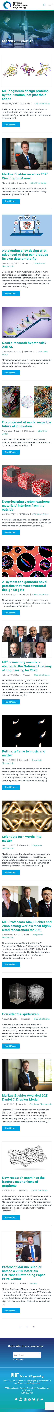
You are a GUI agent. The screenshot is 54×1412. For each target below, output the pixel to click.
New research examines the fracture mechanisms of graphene (23, 1182)
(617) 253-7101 (27, 1393)
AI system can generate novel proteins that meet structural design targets (24, 586)
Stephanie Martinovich (40, 1104)
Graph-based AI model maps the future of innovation (26, 424)
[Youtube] (29, 1399)
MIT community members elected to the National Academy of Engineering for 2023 (27, 666)
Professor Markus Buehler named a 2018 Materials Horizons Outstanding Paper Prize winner (23, 1273)
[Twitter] (16, 1399)
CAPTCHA (18, 1359)
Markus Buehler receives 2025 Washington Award (25, 176)
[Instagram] (20, 1399)
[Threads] (37, 1399)
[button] (44, 5)
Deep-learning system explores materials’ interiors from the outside (26, 505)
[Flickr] (41, 1399)
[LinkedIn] (25, 1399)
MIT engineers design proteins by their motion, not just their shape (25, 95)
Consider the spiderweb (20, 1014)
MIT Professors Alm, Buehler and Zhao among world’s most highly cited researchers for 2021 (27, 926)
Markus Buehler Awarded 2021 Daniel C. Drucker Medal (25, 1097)
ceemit (33, 1283)
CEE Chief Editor (42, 103)
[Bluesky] (33, 1399)
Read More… (11, 124)
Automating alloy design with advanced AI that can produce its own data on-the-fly (25, 255)
